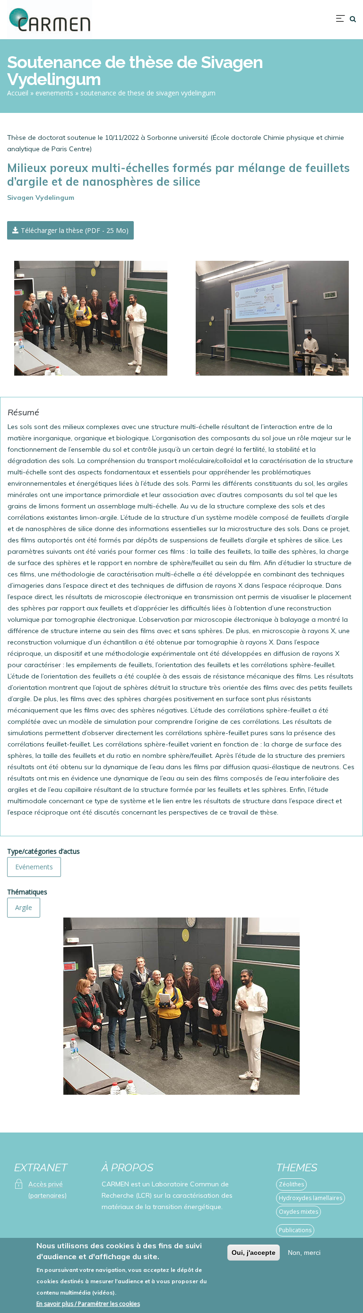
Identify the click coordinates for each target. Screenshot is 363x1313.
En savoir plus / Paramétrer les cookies (88, 1304)
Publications (295, 1230)
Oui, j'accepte (254, 1252)
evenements (54, 92)
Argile (23, 907)
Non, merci (304, 1252)
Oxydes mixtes (298, 1212)
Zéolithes (291, 1184)
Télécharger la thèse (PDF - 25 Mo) (74, 230)
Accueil (17, 92)
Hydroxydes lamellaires (310, 1198)
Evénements (34, 866)
